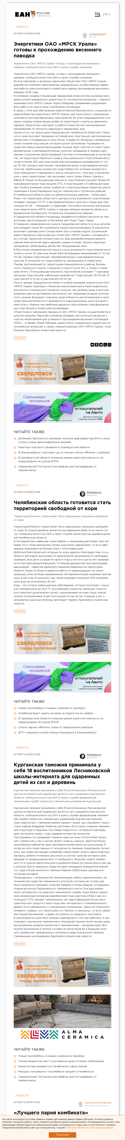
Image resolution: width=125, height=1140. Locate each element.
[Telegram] (101, 345)
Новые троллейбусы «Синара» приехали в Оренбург (51, 708)
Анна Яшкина (97, 34)
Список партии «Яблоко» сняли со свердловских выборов (55, 727)
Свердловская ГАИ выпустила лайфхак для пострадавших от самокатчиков (57, 469)
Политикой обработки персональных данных (89, 1128)
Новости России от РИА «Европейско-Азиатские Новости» (25, 14)
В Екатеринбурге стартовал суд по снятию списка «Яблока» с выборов (64, 453)
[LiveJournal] (109, 345)
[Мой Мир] (105, 345)
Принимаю (62, 1135)
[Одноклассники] (96, 345)
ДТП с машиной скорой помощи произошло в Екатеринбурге (57, 733)
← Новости (21, 27)
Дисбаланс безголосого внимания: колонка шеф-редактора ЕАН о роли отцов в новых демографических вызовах (64, 440)
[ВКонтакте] (92, 345)
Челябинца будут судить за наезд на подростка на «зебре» (56, 713)
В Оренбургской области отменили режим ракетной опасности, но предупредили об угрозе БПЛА (60, 460)
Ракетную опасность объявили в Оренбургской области (54, 447)
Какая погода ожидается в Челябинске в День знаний (52, 1066)
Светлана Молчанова (98, 1103)
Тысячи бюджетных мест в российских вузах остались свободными (61, 1061)
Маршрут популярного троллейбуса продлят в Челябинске (56, 1072)
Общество (20, 338)
